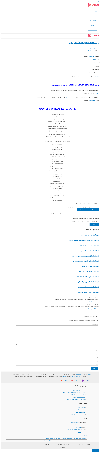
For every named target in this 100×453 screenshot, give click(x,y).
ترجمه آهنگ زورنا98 (92, 100)
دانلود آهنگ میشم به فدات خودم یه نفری (87, 277)
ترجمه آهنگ (89, 50)
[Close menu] (95, 450)
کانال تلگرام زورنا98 (81, 407)
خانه (96, 11)
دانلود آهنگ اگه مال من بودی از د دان (88, 282)
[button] (88, 209)
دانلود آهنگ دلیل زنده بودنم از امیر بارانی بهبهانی (85, 256)
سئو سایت (51, 438)
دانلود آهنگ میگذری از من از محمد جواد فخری (86, 261)
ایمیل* (97, 355)
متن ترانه (67, 97)
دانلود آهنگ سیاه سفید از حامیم (90, 251)
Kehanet (95, 63)
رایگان (47, 438)
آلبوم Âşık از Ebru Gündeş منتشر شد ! (74, 429)
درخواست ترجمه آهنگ (92, 30)
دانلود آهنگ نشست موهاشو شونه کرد (88, 287)
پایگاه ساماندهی (94, 25)
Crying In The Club (75, 422)
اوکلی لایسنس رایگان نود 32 (66, 438)
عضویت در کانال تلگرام (92, 301)
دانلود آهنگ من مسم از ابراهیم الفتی (89, 245)
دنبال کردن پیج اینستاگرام (92, 309)
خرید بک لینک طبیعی (83, 438)
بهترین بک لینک (84, 435)
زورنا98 (89, 374)
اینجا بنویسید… (95, 324)
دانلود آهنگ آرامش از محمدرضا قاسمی (88, 292)
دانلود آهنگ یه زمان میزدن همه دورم (89, 271)
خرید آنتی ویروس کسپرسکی (46, 440)
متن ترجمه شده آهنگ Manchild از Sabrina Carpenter (84, 240)
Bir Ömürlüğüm (92, 56)
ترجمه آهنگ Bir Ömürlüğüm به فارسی (83, 42)
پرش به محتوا (96, 1)
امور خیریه (95, 16)
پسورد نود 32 (75, 438)
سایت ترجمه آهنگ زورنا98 (75, 376)
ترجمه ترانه (97, 76)
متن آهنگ (97, 93)
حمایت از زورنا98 (93, 20)
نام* (97, 348)
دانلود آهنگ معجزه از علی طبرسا (90, 266)
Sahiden (79, 432)
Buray (94, 59)
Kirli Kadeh (77, 425)
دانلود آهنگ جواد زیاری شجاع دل (90, 235)
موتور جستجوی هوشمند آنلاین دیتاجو (77, 414)
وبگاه (97, 361)
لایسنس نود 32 (57, 438)
